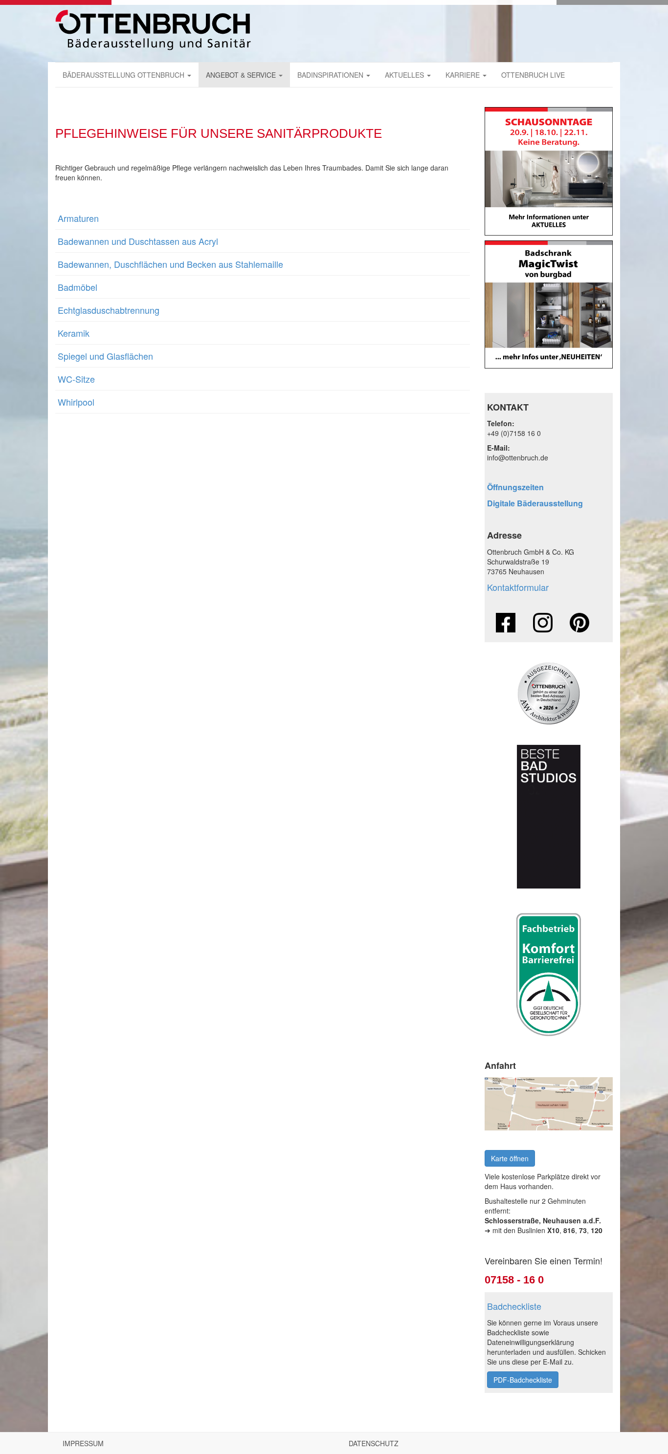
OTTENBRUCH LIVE (533, 75)
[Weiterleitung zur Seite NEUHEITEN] (549, 304)
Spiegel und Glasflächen (105, 355)
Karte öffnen (510, 1158)
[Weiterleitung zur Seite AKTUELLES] (549, 171)
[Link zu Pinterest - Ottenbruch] (579, 622)
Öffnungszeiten (515, 487)
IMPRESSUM (83, 1443)
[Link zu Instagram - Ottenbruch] (543, 622)
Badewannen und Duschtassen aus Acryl (138, 241)
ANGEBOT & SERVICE (242, 75)
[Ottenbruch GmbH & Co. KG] (153, 30)
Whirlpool (76, 401)
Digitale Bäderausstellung (535, 503)
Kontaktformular (518, 587)
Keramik (73, 332)
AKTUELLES (405, 75)
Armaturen (78, 218)
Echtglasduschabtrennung (108, 310)
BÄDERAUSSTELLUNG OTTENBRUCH (124, 75)
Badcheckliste (514, 1306)
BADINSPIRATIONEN (331, 75)
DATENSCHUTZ (374, 1443)
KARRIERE (463, 75)
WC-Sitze (76, 378)
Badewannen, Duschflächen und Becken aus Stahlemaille (170, 264)
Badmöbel (77, 287)
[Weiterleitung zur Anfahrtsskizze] (549, 1103)
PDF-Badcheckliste (522, 1380)
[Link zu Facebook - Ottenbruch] (505, 622)
